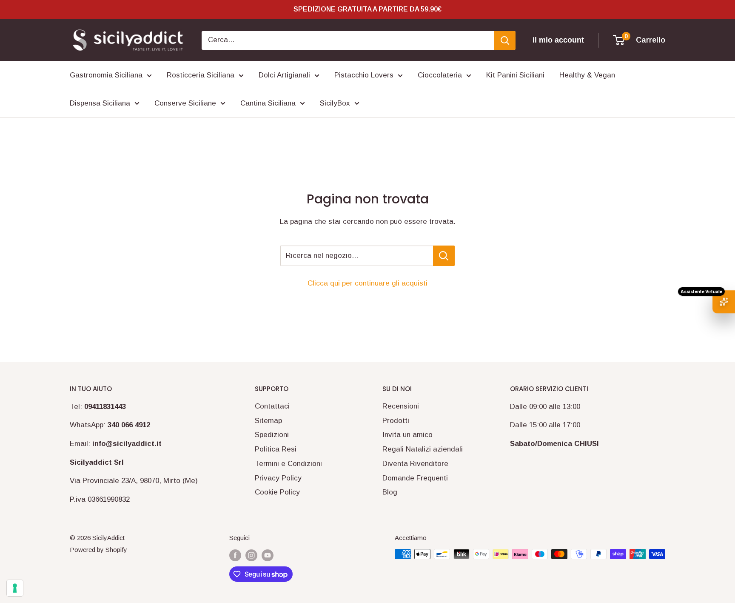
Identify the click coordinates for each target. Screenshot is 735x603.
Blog (389, 492)
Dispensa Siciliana (100, 103)
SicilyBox (335, 103)
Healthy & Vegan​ (587, 75)
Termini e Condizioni (288, 464)
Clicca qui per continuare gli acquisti (367, 283)
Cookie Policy (277, 492)
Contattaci (272, 406)
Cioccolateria (440, 75)
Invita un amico (407, 435)
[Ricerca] (505, 40)
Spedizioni (272, 435)
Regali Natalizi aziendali (422, 449)
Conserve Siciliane (185, 103)
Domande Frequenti (415, 478)
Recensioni (400, 406)
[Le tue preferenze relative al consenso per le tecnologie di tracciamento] (15, 588)
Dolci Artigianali (284, 75)
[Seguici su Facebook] (235, 555)
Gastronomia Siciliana (106, 75)
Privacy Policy (278, 478)
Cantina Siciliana (268, 103)
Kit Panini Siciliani (515, 75)
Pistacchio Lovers (363, 75)
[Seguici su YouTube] (267, 555)
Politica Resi (275, 449)
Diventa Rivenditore (415, 464)
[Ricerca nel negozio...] (444, 256)
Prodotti (395, 421)
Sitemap (268, 421)
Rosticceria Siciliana (200, 75)
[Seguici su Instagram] (251, 555)
